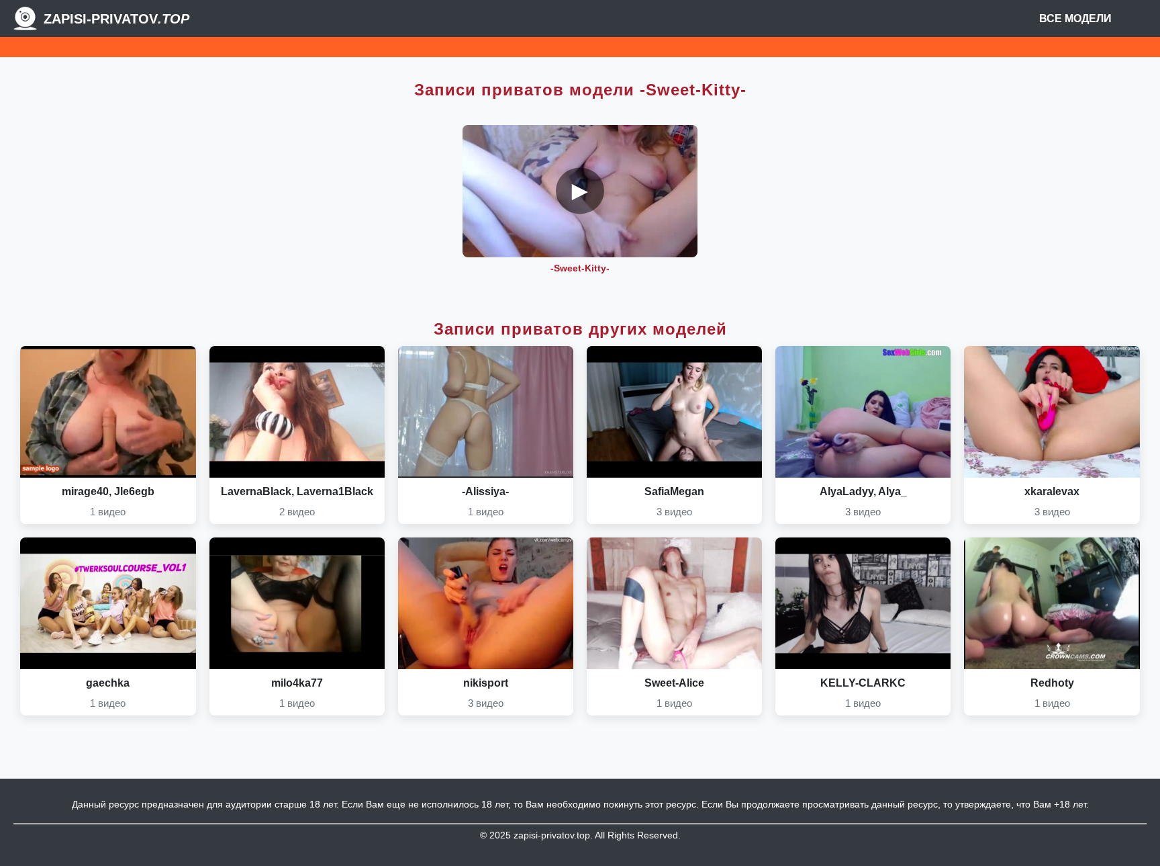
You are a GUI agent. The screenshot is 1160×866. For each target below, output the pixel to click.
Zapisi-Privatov (116, 18)
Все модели (1075, 18)
